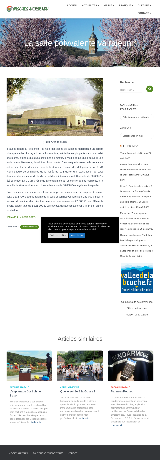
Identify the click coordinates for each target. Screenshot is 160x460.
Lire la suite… (37, 422)
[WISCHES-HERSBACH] (27, 9)
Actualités (90, 5)
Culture (144, 5)
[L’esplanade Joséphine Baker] (29, 365)
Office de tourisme (137, 308)
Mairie (108, 5)
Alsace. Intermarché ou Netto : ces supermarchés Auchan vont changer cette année (135, 169)
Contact (144, 13)
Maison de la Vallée (137, 314)
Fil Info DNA (130, 145)
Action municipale (30, 227)
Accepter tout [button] (77, 235)
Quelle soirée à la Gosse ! (77, 391)
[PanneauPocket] (130, 365)
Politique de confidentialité (48, 453)
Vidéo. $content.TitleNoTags (134, 153)
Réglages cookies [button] (58, 235)
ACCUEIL (72, 5)
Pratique (125, 5)
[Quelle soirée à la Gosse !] (80, 365)
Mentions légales (18, 453)
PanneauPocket (121, 391)
